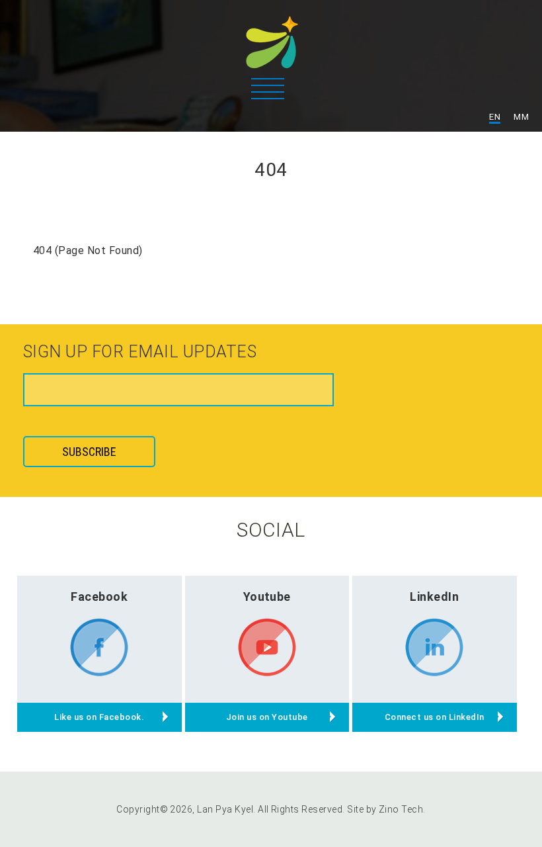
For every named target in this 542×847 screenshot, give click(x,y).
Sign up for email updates (139, 352)
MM (521, 117)
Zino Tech (401, 809)
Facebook (99, 596)
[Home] (271, 36)
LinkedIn (434, 596)
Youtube (267, 596)
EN (494, 117)
